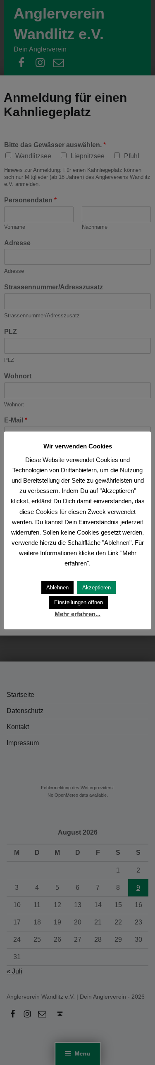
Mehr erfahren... (77, 613)
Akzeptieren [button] (96, 587)
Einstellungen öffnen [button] (78, 602)
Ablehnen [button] (57, 587)
